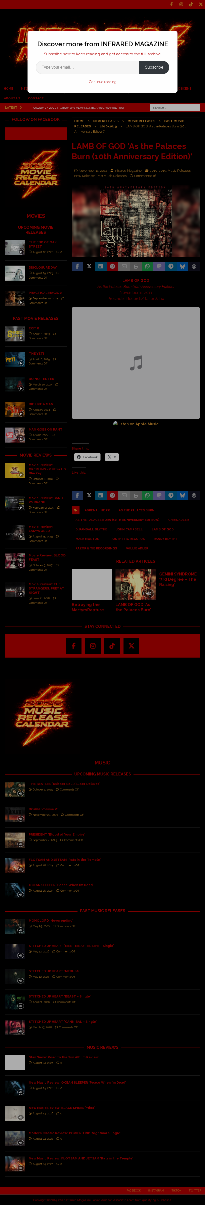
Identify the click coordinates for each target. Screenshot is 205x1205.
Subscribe (154, 67)
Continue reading (102, 82)
